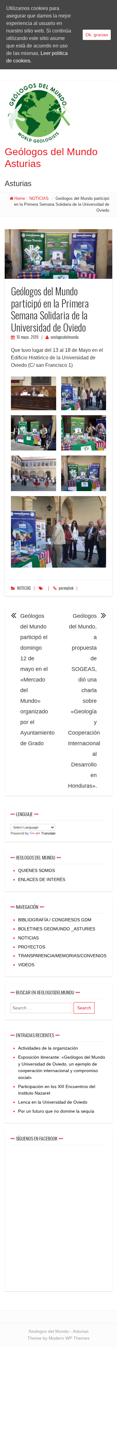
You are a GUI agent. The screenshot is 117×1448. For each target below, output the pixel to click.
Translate (48, 833)
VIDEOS (26, 964)
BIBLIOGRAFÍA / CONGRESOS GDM (54, 919)
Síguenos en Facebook (36, 1138)
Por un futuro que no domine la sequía (56, 1111)
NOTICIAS (39, 198)
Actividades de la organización (48, 1048)
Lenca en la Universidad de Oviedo (52, 1102)
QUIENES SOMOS (36, 870)
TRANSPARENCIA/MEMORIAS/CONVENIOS (62, 955)
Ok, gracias (96, 34)
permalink (66, 588)
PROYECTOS (31, 946)
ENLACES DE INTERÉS (41, 879)
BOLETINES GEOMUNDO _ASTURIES (56, 928)
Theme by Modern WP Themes (58, 1338)
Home (19, 198)
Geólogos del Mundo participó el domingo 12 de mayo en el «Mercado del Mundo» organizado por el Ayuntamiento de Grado (37, 679)
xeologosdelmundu (65, 337)
